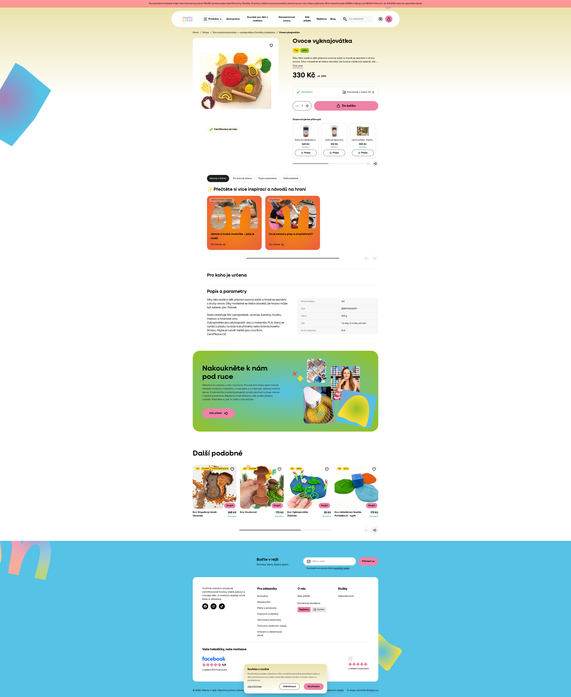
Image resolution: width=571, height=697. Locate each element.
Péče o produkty (267, 608)
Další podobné (290, 178)
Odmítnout (289, 686)
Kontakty (262, 596)
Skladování (263, 602)
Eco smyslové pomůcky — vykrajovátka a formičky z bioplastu (244, 33)
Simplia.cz (372, 690)
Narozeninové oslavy (287, 19)
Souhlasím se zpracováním (328, 568)
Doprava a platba (267, 614)
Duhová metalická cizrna (306, 140)
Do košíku (349, 105)
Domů (196, 33)
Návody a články (218, 178)
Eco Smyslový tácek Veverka (205, 514)
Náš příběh (307, 19)
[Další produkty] (374, 530)
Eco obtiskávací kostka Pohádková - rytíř (348, 514)
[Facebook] (205, 606)
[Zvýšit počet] (307, 106)
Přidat (307, 153)
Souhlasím (314, 686)
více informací (254, 687)
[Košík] (388, 19)
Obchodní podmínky (269, 620)
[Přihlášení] (380, 19)
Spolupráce (233, 19)
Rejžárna (322, 19)
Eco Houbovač (248, 512)
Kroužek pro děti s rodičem (257, 19)
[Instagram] (214, 606)
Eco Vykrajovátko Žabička (297, 514)
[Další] (375, 164)
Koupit (229, 506)
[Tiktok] (222, 606)
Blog (332, 19)
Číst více (298, 66)
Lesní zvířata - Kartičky (363, 140)
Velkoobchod (346, 596)
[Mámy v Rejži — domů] (187, 19)
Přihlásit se (368, 561)
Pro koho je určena (242, 178)
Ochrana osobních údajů (272, 626)
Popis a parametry (267, 178)
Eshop (206, 33)
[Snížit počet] (297, 106)
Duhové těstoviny (334, 140)
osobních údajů (341, 568)
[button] (271, 45)
